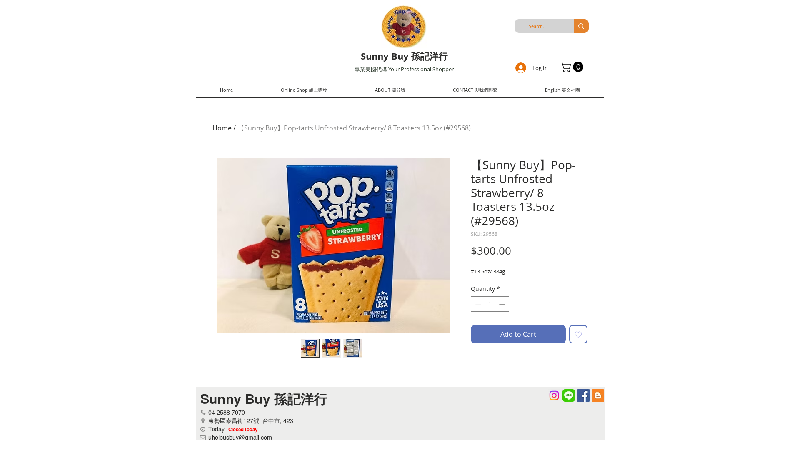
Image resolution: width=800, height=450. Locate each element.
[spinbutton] (490, 304)
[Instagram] (554, 395)
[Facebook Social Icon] (583, 395)
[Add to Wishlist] (578, 334)
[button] (573, 67)
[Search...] (581, 26)
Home (222, 127)
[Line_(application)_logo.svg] (568, 395)
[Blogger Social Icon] (598, 395)
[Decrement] (477, 304)
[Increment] (503, 304)
